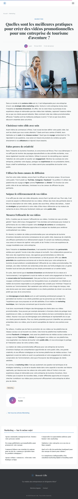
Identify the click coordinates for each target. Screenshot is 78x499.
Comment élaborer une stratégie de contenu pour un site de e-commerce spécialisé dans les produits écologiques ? (20, 451)
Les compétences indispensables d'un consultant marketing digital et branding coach (57, 457)
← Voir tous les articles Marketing (17, 413)
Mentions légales (35, 488)
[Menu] (73, 3)
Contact (45, 488)
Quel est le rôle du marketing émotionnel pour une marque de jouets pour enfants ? (57, 450)
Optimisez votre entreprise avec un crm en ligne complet (56, 444)
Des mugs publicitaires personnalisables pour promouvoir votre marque (20, 444)
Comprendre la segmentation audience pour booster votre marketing (56, 438)
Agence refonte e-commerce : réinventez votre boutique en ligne (20, 458)
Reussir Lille (41, 475)
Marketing (12, 13)
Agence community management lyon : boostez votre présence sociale (20, 438)
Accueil (5, 13)
